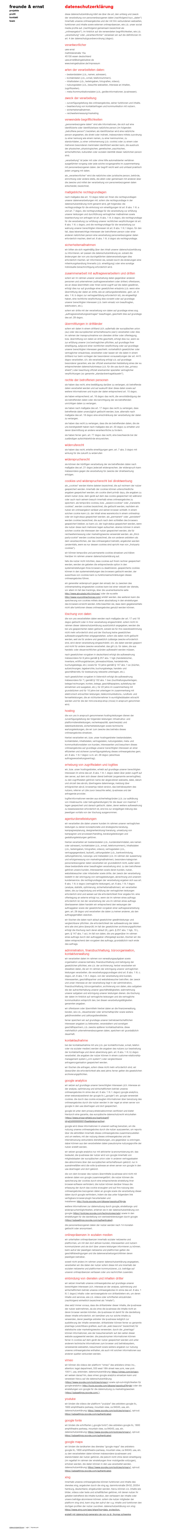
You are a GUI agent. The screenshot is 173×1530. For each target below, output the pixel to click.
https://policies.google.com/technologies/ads (97, 1213)
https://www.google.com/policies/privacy (87, 1382)
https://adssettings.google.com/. (82, 1392)
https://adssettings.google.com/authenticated (88, 1414)
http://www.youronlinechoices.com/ (83, 597)
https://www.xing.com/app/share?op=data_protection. (92, 1509)
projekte (14, 10)
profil (12, 14)
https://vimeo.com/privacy (125, 1371)
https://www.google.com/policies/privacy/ (109, 1410)
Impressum (35, 1527)
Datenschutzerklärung (16, 1527)
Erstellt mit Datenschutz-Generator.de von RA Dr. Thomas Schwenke (98, 1514)
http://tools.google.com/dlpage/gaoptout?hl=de (101, 1201)
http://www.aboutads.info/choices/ (82, 593)
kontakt (13, 17)
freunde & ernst (26, 6)
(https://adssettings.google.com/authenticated (88, 1220)
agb (27, 1527)
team (12, 20)
